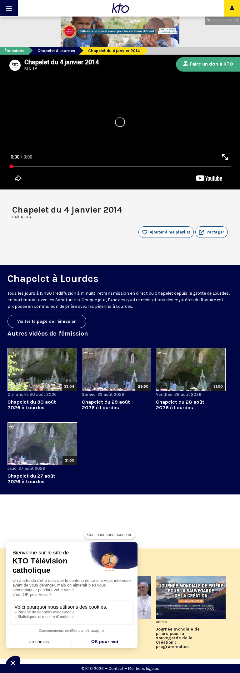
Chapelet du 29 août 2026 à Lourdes (106, 404)
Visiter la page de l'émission (47, 321)
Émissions (14, 50)
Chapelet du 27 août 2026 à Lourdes (31, 478)
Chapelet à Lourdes (56, 50)
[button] (211, 232)
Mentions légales (143, 668)
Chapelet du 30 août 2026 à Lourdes (32, 404)
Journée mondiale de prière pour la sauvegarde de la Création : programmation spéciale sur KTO (178, 638)
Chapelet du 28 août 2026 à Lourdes (180, 404)
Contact (115, 668)
